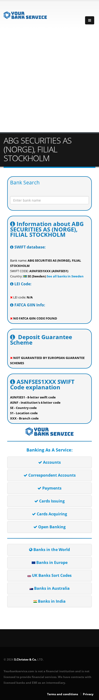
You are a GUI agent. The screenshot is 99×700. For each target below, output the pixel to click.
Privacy (88, 694)
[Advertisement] (49, 80)
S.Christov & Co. (25, 659)
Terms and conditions (62, 694)
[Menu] (89, 20)
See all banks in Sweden (65, 276)
